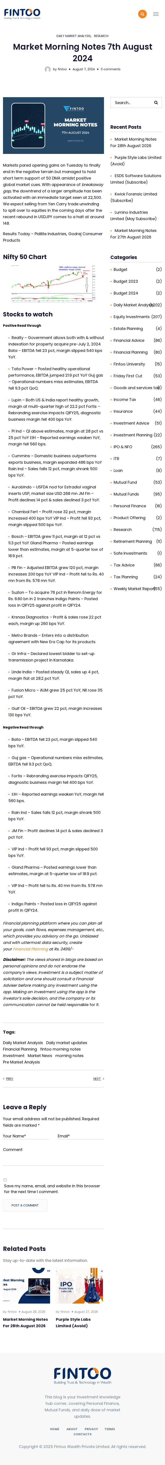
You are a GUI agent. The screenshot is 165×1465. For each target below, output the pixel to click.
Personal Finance (130, 506)
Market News (40, 1055)
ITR (116, 458)
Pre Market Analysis (21, 1062)
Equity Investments (132, 316)
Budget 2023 (126, 281)
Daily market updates (66, 1042)
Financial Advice (129, 340)
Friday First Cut (128, 376)
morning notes (69, 1055)
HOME (54, 1429)
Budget (120, 269)
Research (101, 36)
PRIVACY (91, 1429)
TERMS (109, 1429)
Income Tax (125, 399)
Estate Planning (128, 328)
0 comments (111, 69)
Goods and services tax (136, 387)
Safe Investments (130, 553)
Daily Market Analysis (74, 36)
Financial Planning (30, 949)
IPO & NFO (123, 446)
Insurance (123, 411)
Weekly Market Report (134, 588)
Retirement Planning (133, 541)
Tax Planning (126, 577)
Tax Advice (124, 565)
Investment (13, 1055)
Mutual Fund (125, 482)
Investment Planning (133, 435)
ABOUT (72, 1429)
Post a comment (25, 1205)
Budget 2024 (126, 293)
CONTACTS (82, 1434)
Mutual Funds (126, 494)
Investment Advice (131, 423)
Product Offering (129, 517)
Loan (118, 470)
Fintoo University (129, 364)
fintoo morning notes (60, 1049)
